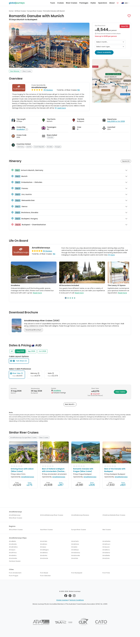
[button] (129, 15)
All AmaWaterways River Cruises (51, 515)
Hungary (58, 147)
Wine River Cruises (15, 518)
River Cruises (43, 437)
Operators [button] (102, 3)
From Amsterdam (15, 573)
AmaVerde (44, 558)
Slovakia (49, 147)
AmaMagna (44, 550)
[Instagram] (74, 596)
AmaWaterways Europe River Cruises (23, 437)
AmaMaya (75, 550)
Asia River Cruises (46, 530)
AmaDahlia (106, 541)
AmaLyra (12, 550)
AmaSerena (75, 553)
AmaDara (43, 544)
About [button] (112, 3)
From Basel (44, 573)
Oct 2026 (42, 351)
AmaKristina (13, 547)
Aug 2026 (20, 351)
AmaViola (105, 558)
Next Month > (70, 404)
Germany (21, 147)
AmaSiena (106, 553)
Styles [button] (93, 3)
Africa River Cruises (16, 530)
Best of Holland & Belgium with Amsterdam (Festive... (54, 470)
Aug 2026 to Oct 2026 (116, 121)
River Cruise (27, 71)
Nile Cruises (106, 530)
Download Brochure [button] (33, 330)
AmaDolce (75, 544)
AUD (126, 3)
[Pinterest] (70, 596)
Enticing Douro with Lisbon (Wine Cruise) (22, 470)
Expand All (126, 161)
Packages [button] (83, 3)
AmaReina (21, 129)
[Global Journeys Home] (16, 3)
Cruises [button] (60, 3)
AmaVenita (13, 558)
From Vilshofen (45, 576)
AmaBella (12, 541)
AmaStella (106, 555)
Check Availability (104, 52)
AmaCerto (75, 541)
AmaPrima (13, 553)
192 (78, 90)
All (12, 351)
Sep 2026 (31, 351)
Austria (28, 147)
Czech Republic (39, 147)
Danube (50, 137)
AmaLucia (105, 547)
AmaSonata (75, 555)
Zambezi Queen (15, 561)
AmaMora (106, 550)
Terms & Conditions (76, 600)
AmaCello (43, 541)
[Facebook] (66, 596)
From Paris (106, 573)
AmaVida (74, 558)
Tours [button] (52, 3)
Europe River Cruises (78, 530)
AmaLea (43, 547)
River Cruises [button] (71, 3)
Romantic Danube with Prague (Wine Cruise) (83, 470)
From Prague (13, 576)
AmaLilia (74, 547)
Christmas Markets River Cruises (113, 515)
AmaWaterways (39, 87)
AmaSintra (12, 555)
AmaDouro (106, 544)
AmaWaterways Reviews (80, 515)
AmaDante (13, 544)
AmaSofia (43, 555)
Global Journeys (62, 600)
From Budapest (76, 573)
